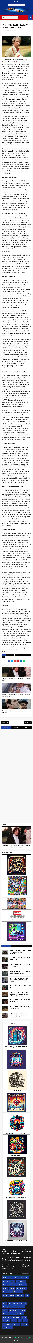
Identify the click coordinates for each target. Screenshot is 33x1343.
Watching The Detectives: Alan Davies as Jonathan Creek (16, 679)
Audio (25, 1321)
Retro (21, 1314)
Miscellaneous (21, 1303)
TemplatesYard (19, 1338)
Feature (5, 1278)
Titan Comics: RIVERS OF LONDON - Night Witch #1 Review (20, 972)
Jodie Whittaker (21, 1288)
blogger (27, 727)
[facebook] (14, 1)
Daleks (24, 1317)
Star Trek (12, 1285)
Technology (7, 1324)
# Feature (17, 655)
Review (5, 1281)
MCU (19, 1321)
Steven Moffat (13, 1314)
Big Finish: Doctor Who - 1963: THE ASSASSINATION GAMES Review (19, 980)
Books (5, 1285)
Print (4, 1303)
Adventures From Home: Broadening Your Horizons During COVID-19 (18, 1015)
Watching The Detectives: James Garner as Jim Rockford (15, 711)
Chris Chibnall (7, 1292)
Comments (27, 946)
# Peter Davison (26, 655)
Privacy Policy (28, 1338)
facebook (16, 727)
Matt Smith (16, 1317)
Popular (6, 946)
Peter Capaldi (21, 1281)
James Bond (7, 1317)
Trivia (12, 1307)
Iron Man (25, 1324)
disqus (6, 727)
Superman (16, 1324)
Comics (12, 1281)
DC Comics (21, 1310)
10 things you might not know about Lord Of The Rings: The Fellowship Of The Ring (19, 994)
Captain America (8, 1295)
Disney (5, 1288)
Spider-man (18, 1292)
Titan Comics (20, 1307)
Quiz (27, 1295)
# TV (4, 657)
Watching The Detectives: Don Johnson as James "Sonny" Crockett (16, 695)
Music (5, 1314)
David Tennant (21, 1285)
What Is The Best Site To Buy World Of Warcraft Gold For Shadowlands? (20, 952)
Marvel (5, 1310)
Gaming (5, 1307)
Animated (6, 1321)
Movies (26, 1278)
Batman (12, 1288)
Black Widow (19, 1295)
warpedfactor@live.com (8, 1268)
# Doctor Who (10, 655)
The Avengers (7, 1328)
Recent (16, 946)
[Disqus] (16, 752)
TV (21, 1278)
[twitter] (18, 1)
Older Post (28, 723)
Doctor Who (14, 1278)
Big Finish (12, 1303)
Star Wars (13, 1310)
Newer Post (5, 723)
